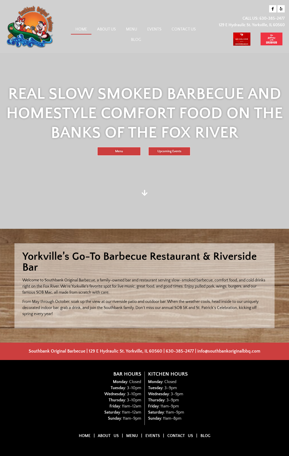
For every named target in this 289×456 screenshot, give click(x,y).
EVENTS (154, 29)
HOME (81, 29)
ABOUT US (106, 29)
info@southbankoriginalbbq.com (228, 351)
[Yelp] (281, 8)
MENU (131, 29)
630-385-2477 (272, 18)
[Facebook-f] (272, 8)
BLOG (136, 39)
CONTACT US (184, 29)
